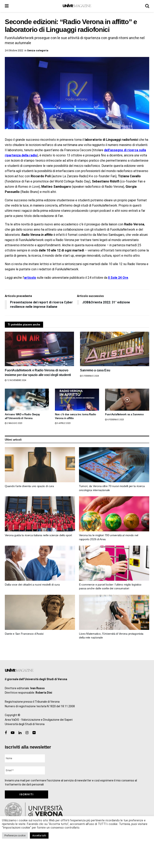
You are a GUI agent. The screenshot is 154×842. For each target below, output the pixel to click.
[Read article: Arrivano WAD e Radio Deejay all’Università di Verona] (27, 400)
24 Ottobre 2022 (14, 50)
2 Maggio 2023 (14, 423)
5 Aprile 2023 (64, 423)
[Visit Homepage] (77, 6)
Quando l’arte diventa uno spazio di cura (29, 486)
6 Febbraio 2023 (115, 419)
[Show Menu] (7, 6)
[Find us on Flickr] (33, 733)
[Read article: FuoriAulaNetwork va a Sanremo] (127, 400)
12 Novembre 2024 (16, 380)
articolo (30, 278)
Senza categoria (37, 50)
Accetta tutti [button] (39, 835)
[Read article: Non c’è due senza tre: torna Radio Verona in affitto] (77, 400)
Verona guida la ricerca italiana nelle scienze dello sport (38, 535)
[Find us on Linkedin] (19, 733)
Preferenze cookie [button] (14, 835)
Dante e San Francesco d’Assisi (24, 633)
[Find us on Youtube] (12, 733)
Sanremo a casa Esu (95, 370)
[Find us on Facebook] (6, 733)
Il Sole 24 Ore (118, 278)
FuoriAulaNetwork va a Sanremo (124, 414)
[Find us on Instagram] (26, 733)
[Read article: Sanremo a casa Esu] (114, 349)
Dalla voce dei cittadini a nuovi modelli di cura (32, 584)
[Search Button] (147, 6)
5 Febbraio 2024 (90, 376)
